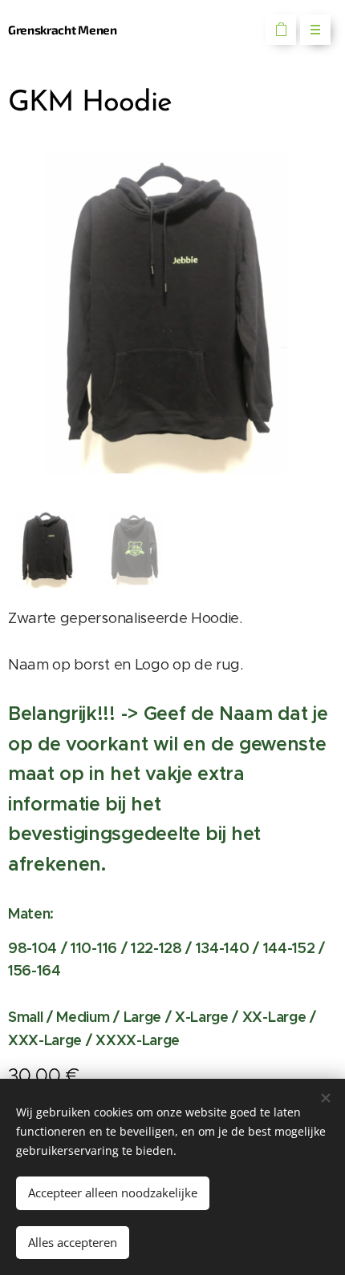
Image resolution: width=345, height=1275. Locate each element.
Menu (315, 29)
